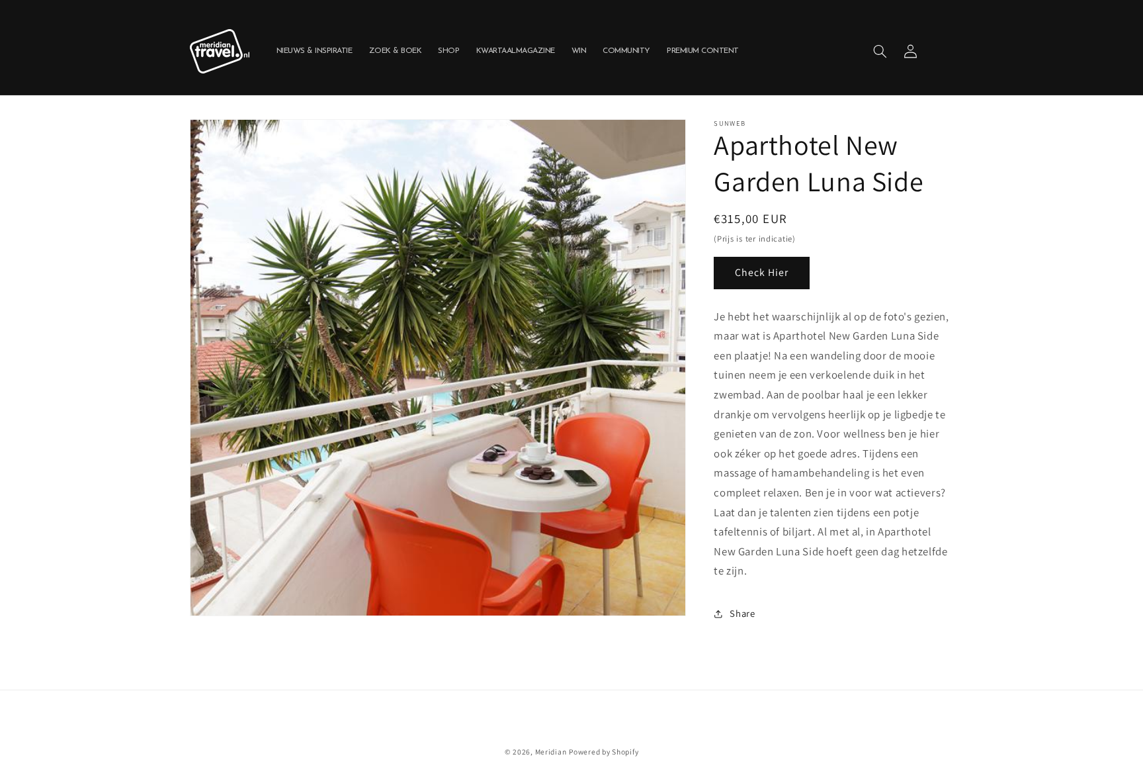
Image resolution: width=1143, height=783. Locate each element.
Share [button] (742, 613)
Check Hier (762, 272)
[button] (880, 51)
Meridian (551, 752)
